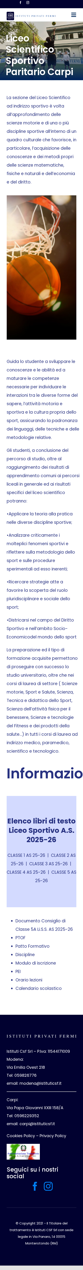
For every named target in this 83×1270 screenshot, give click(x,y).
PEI (18, 972)
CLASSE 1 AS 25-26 (26, 855)
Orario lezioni (28, 980)
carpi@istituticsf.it (37, 1123)
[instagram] (27, 2)
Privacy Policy (53, 1135)
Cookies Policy (21, 1135)
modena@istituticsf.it (40, 1083)
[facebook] (20, 2)
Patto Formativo (32, 946)
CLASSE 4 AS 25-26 (26, 872)
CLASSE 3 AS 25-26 (48, 864)
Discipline (25, 955)
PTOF (20, 938)
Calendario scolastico (38, 988)
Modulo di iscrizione (35, 963)
